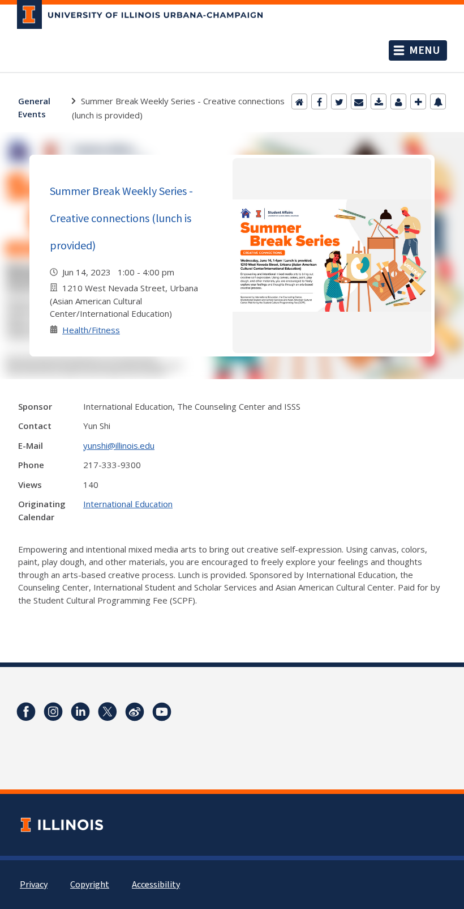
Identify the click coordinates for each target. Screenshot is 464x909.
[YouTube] (161, 711)
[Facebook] (319, 101)
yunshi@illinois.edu (118, 445)
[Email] (359, 101)
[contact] (398, 101)
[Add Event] (418, 101)
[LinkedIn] (80, 711)
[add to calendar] (378, 101)
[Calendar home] (299, 101)
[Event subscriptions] (438, 101)
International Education (128, 503)
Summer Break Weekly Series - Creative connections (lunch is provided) (121, 218)
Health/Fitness (91, 329)
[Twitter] (339, 101)
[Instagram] (53, 711)
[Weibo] (134, 711)
